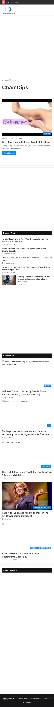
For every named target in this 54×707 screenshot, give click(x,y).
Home (6, 80)
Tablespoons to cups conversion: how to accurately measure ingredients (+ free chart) (34, 279)
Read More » (9, 153)
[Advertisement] (27, 45)
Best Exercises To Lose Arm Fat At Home (26, 142)
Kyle (5, 139)
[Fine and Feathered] (8, 10)
